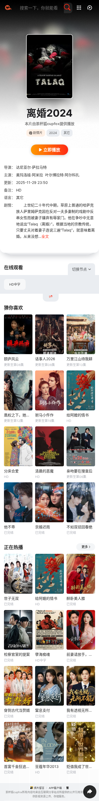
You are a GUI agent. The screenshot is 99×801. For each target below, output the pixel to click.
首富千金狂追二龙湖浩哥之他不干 (18, 766)
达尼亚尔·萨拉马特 (31, 167)
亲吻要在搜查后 (79, 471)
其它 (19, 197)
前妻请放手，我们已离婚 (81, 654)
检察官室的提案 (17, 654)
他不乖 (9, 527)
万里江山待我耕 (79, 358)
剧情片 (38, 133)
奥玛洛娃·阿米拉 (29, 175)
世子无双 (11, 598)
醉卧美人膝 (76, 598)
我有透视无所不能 (81, 710)
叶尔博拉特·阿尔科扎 (62, 175)
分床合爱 (11, 471)
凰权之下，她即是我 (18, 415)
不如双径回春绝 (79, 527)
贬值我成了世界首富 (81, 766)
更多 (85, 547)
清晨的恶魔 (44, 471)
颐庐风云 (11, 358)
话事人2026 (45, 358)
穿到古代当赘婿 (17, 710)
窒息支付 (42, 710)
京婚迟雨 (42, 527)
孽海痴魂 (42, 654)
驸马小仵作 (44, 415)
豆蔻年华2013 (47, 766)
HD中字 (14, 284)
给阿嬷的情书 (78, 415)
